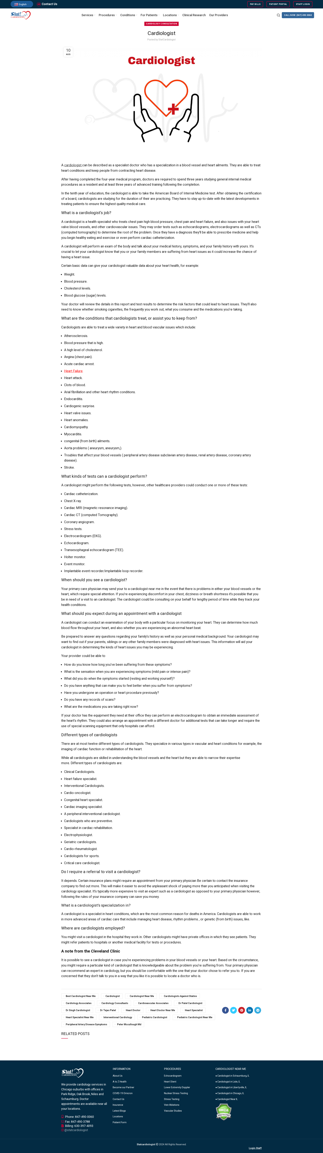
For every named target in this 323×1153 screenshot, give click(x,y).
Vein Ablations (171, 1105)
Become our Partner (123, 1087)
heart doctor (133, 1010)
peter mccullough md (129, 1024)
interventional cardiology (117, 1017)
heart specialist (194, 1010)
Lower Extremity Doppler (177, 1087)
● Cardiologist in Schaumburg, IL (232, 1075)
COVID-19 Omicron (123, 1093)
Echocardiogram (173, 1075)
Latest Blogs (119, 1110)
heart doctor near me (162, 1010)
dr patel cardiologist (190, 1003)
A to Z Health (120, 1081)
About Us (117, 1075)
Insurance (118, 1105)
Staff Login (303, 4)
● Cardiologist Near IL (227, 1099)
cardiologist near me (142, 996)
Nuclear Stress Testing (176, 1093)
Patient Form (120, 1122)
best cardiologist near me (81, 996)
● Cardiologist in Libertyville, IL (231, 1087)
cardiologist (72, 165)
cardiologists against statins (180, 996)
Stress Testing (171, 1099)
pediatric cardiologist (154, 1017)
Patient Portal (278, 4)
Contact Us (49, 4)
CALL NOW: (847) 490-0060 (298, 15)
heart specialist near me (80, 1017)
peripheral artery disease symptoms (86, 1024)
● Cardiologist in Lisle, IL (228, 1081)
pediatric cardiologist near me (194, 1017)
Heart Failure (73, 371)
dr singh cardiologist (78, 1010)
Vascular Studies (173, 1110)
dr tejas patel (108, 1010)
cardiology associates (79, 1003)
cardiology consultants (114, 1003)
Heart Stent (170, 1081)
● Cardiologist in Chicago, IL (230, 1093)
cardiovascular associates (153, 1003)
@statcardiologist (76, 1130)
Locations (118, 1116)
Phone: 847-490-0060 (79, 1116)
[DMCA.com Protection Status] (224, 1111)
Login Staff (255, 1148)
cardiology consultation (161, 24)
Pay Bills (255, 4)
